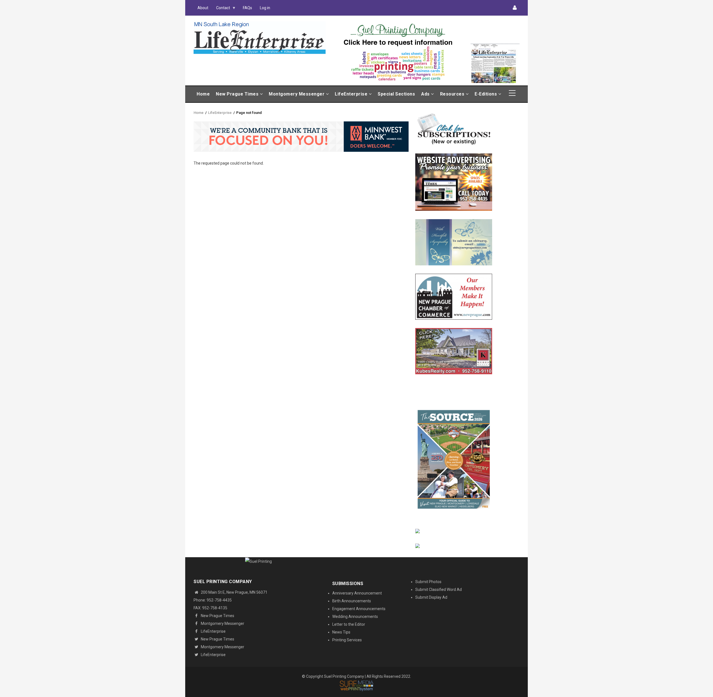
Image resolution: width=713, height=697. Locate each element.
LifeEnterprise (352, 94)
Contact (221, 9)
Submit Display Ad (431, 597)
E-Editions (486, 94)
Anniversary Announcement (357, 593)
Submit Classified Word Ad (438, 589)
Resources (453, 94)
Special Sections (396, 94)
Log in (265, 8)
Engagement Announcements (358, 608)
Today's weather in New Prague (495, 41)
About (202, 8)
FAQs (247, 8)
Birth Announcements (351, 601)
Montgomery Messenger (297, 94)
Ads (426, 94)
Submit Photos (428, 581)
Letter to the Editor (348, 624)
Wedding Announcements (355, 616)
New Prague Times (238, 94)
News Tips (341, 632)
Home (203, 94)
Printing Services (347, 640)
